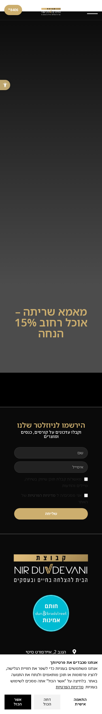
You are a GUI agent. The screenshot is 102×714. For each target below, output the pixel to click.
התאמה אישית (80, 702)
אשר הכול (18, 702)
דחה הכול (47, 702)
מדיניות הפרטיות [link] (42, 495)
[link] (5, 85)
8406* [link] (13, 9)
